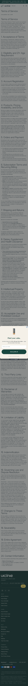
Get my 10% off (14, 351)
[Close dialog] (26, 327)
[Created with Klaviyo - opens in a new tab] (14, 359)
